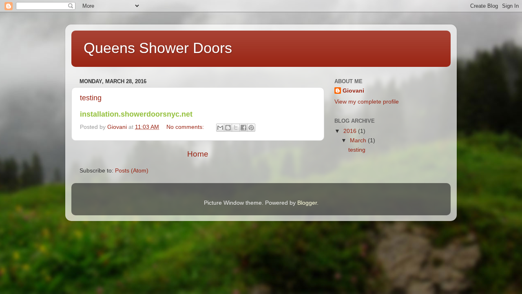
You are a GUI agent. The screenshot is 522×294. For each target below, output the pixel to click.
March (359, 140)
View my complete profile (366, 102)
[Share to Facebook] (243, 128)
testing (91, 98)
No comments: (186, 127)
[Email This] (220, 128)
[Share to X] (236, 128)
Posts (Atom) (131, 171)
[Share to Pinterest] (251, 128)
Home (197, 154)
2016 (350, 131)
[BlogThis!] (228, 128)
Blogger (307, 203)
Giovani (353, 91)
